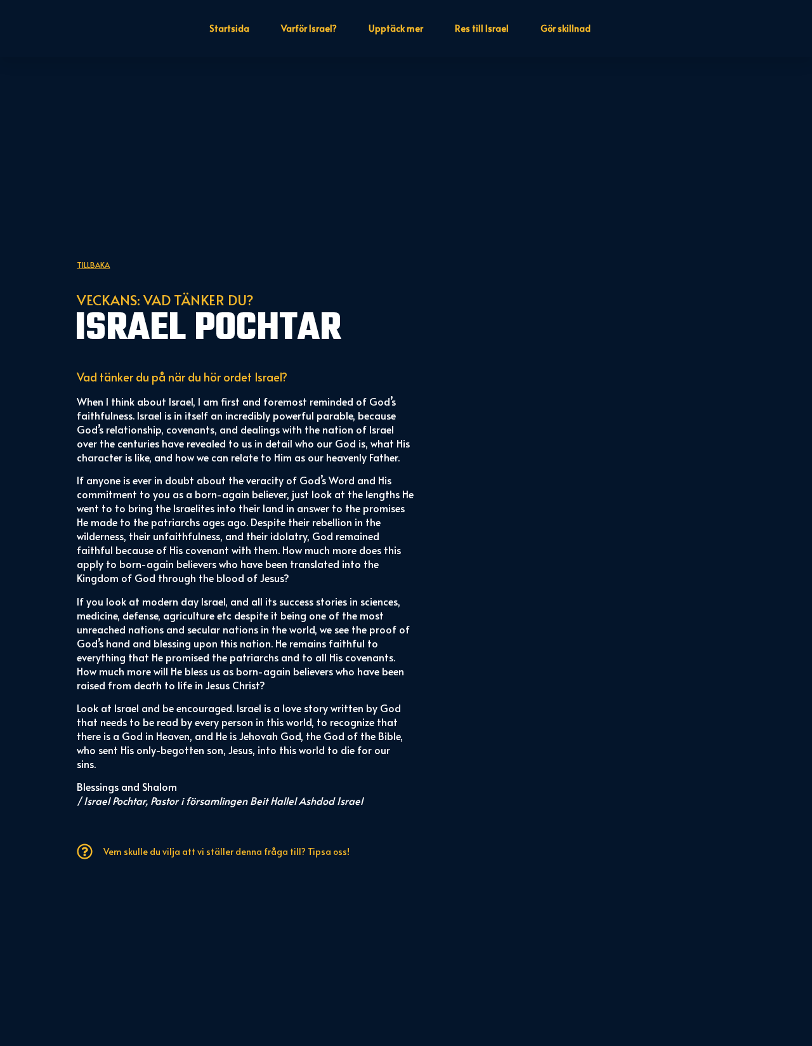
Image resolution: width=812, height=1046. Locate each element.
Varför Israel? (309, 28)
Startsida (229, 28)
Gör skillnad (565, 28)
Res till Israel (482, 28)
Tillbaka (93, 265)
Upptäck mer (396, 28)
